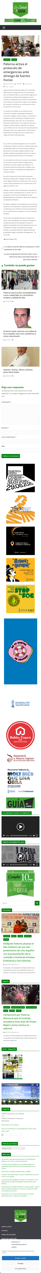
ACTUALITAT (7, 59)
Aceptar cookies (20, 1258)
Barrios (14, 936)
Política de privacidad (9, 1234)
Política (19, 1010)
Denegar (20, 1263)
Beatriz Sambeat (9, 84)
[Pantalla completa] (37, 836)
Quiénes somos (7, 1226)
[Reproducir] (4, 836)
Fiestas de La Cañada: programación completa (16, 1171)
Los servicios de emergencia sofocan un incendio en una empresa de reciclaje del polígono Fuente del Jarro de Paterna (20, 1182)
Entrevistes (28, 936)
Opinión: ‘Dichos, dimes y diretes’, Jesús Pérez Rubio (18, 370)
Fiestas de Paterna (31, 1007)
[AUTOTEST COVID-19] (12, 1135)
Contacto (5, 1230)
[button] (20, 827)
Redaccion (16, 964)
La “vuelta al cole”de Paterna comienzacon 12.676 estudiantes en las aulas (21, 248)
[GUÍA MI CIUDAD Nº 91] (13, 1053)
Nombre (5, 428)
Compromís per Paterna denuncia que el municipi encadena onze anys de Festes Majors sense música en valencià (19, 1021)
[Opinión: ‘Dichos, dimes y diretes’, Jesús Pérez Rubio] (20, 348)
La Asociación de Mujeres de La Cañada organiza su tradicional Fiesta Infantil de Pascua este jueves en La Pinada (19, 1166)
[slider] (19, 864)
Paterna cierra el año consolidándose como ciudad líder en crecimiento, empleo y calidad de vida (19, 295)
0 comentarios (28, 84)
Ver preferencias (20, 1268)
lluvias (6, 86)
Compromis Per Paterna (18, 1007)
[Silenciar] (34, 836)
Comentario (6, 402)
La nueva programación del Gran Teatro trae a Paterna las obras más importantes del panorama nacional (20, 257)
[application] (20, 826)
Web (3, 446)
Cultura (20, 936)
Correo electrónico (9, 437)
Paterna (11, 86)
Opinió (5, 1010)
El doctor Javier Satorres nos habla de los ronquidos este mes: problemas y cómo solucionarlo (19, 333)
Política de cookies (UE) (9, 1238)
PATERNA (14, 59)
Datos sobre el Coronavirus (10, 1125)
